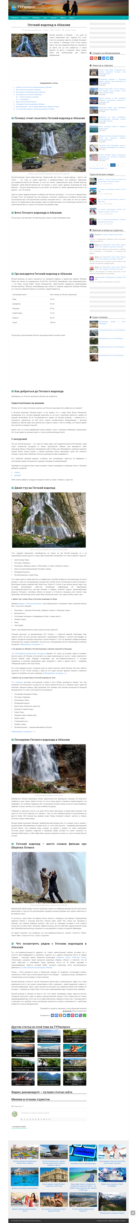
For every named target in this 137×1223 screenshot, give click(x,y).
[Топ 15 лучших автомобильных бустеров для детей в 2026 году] (93, 221)
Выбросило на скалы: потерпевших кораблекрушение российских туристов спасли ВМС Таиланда (112, 119)
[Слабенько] (65, 1011)
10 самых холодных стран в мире (112, 234)
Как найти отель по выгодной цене (83, 1163)
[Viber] (81, 1015)
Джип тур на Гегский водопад (24, 102)
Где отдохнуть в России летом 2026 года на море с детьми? (112, 1162)
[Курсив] (24, 1119)
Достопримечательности (33, 30)
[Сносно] (67, 1011)
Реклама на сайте (102, 1220)
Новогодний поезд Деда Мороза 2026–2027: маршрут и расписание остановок (110, 246)
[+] (49, 1119)
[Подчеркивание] (27, 1119)
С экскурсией (22, 99)
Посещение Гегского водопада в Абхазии (29, 104)
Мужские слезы (79, 957)
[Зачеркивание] (30, 1119)
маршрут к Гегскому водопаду (30, 603)
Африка (62, 18)
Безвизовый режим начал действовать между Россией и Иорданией (112, 109)
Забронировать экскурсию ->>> (32, 644)
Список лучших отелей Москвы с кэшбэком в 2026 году (53, 1185)
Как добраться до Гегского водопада (27, 94)
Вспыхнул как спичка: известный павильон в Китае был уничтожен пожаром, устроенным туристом (112, 138)
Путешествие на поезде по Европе (112, 1213)
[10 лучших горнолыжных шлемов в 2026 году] (93, 191)
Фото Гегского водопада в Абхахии (27, 90)
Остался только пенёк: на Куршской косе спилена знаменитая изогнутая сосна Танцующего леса (112, 72)
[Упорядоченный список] (32, 1119)
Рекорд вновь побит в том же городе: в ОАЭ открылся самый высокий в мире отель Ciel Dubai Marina (112, 91)
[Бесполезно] (63, 1011)
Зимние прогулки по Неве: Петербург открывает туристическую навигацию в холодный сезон (112, 100)
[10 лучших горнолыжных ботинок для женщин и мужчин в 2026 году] (93, 211)
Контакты (123, 1220)
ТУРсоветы (24, 18)
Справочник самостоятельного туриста (30, 10)
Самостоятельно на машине (27, 97)
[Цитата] (38, 1119)
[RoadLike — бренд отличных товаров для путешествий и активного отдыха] (93, 181)
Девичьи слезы (63, 957)
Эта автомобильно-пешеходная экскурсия (28, 653)
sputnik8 (17, 475)
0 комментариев (108, 183)
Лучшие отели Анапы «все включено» (25, 1188)
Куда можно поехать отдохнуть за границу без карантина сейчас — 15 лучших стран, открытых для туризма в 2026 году (83, 1187)
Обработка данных (113, 1220)
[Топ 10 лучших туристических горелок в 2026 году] (93, 201)
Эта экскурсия (17, 682)
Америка (53, 18)
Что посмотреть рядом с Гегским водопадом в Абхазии (33, 109)
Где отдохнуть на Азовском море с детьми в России (54, 1210)
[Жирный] (21, 1119)
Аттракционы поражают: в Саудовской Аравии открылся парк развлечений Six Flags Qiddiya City (112, 81)
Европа (71, 18)
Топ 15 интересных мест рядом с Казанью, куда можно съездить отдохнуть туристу (54, 1163)
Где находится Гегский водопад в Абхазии (29, 92)
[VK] (52, 1015)
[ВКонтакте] (112, 58)
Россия (46, 30)
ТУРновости (15, 18)
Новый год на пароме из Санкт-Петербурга (112, 1185)
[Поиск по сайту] (123, 18)
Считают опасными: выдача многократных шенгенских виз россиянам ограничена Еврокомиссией (112, 157)
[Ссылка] (44, 1119)
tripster (17, 472)
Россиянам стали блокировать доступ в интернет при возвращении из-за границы (112, 146)
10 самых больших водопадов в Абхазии (36, 967)
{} (46, 1119)
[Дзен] (100, 58)
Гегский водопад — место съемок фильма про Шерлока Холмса (36, 106)
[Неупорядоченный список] (35, 1119)
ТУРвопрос (26, 7)
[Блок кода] (41, 1119)
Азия (45, 18)
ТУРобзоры (36, 18)
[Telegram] (108, 58)
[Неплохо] (69, 1011)
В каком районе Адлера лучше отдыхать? (83, 1210)
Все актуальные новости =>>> (99, 168)
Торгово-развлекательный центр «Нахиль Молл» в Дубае (24, 1162)
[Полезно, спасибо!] (71, 1011)
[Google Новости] (104, 58)
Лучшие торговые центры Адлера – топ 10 (24, 1210)
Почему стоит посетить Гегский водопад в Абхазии (32, 87)
